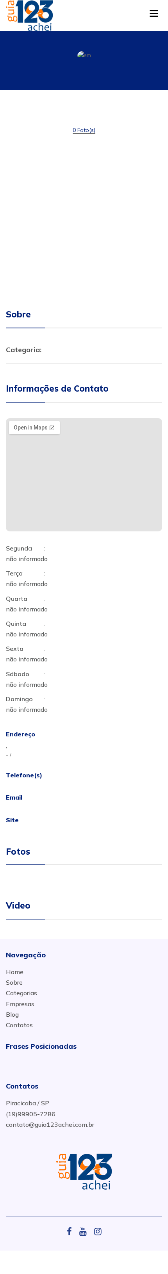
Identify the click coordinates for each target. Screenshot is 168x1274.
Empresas (20, 1004)
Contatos (19, 1025)
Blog (12, 1014)
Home (14, 972)
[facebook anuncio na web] (72, 1231)
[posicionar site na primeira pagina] (29, 13)
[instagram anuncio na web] (98, 1231)
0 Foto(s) (84, 130)
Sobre (14, 982)
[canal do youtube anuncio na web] (86, 1231)
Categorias (21, 993)
